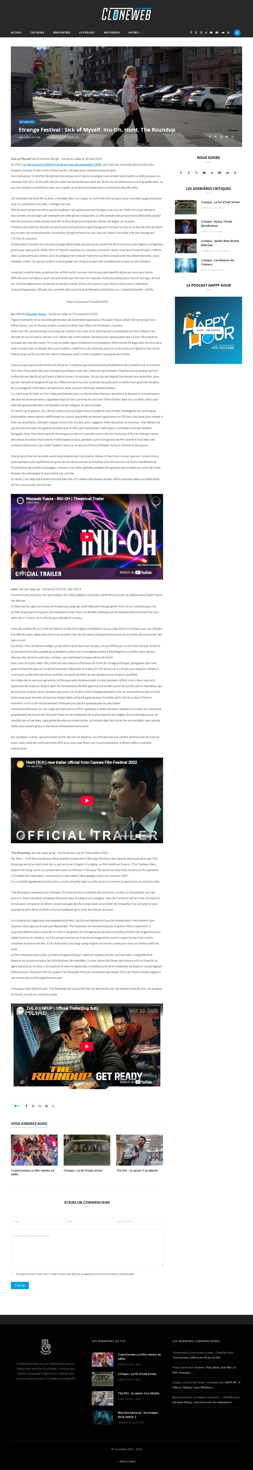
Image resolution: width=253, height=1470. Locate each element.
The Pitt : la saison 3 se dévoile (137, 1170)
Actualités (27, 121)
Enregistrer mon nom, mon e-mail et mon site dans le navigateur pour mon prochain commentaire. (75, 1274)
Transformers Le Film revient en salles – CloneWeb (199, 1352)
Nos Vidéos (112, 32)
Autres (133, 32)
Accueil (16, 32)
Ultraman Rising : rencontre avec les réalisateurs (202, 1402)
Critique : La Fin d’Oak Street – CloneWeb (195, 1382)
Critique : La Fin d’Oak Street (83, 1170)
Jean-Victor (32, 137)
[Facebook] (209, 136)
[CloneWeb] (126, 14)
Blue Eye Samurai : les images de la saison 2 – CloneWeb (202, 1397)
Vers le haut (127, 1461)
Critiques (37, 32)
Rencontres (61, 32)
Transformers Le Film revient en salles (32, 1172)
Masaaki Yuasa (35, 314)
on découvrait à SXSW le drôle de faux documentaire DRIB (62, 164)
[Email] (221, 136)
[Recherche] (237, 32)
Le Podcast (87, 32)
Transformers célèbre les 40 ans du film (196, 1357)
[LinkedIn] (227, 136)
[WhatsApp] (232, 136)
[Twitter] (215, 136)
